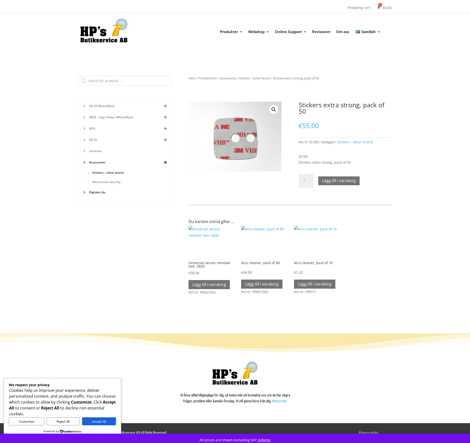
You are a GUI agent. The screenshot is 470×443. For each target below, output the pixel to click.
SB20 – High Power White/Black (111, 117)
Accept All (99, 421)
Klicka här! (279, 401)
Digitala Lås (97, 192)
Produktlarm (207, 78)
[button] (273, 109)
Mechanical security (106, 182)
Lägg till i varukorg (339, 180)
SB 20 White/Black (102, 106)
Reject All (63, 421)
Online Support (288, 32)
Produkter (229, 32)
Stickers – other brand (107, 173)
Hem (192, 78)
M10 (92, 128)
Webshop (256, 32)
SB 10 (93, 140)
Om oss (342, 32)
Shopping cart (358, 8)
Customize (26, 421)
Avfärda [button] (264, 440)
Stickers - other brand (254, 78)
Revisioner (321, 32)
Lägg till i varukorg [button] (209, 284)
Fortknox (95, 151)
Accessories (97, 162)
